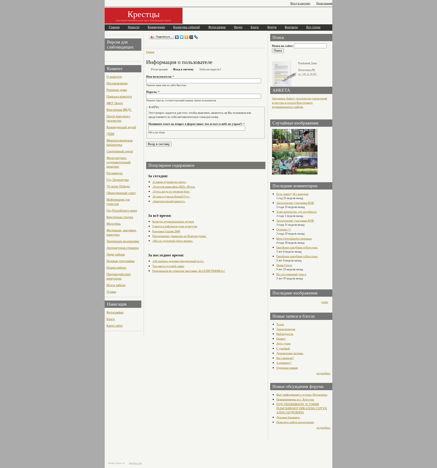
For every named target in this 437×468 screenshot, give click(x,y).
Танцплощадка (285, 329)
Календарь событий (186, 27)
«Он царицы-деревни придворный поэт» (178, 261)
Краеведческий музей (121, 127)
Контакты (291, 27)
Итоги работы (116, 285)
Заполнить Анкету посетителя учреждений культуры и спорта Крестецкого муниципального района (299, 102)
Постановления (117, 83)
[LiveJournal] (196, 37)
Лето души (283, 343)
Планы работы (116, 267)
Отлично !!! (283, 229)
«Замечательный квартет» (168, 201)
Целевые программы (121, 261)
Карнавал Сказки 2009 (166, 231)
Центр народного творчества (118, 118)
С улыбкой (283, 348)
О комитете (114, 76)
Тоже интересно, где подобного (296, 212)
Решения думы (117, 90)
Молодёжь (114, 223)
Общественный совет (121, 193)
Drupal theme (115, 463)
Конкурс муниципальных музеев (173, 221)
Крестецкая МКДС (119, 109)
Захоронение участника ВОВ (295, 203)
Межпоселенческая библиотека (119, 142)
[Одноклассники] (186, 37)
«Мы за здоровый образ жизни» (172, 241)
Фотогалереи (217, 27)
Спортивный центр (120, 151)
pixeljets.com (135, 463)
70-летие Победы (118, 186)
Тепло (280, 324)
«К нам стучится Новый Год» (171, 196)
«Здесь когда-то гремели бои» (171, 191)
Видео (238, 27)
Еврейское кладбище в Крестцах (297, 247)
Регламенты (114, 173)
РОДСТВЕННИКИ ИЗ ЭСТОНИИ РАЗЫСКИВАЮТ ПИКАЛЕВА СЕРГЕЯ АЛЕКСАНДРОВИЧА (301, 408)
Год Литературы (118, 179)
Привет (281, 338)
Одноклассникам (287, 368)
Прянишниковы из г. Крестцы (295, 399)
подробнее (323, 373)
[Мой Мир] (191, 37)
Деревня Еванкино (288, 417)
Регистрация (324, 3)
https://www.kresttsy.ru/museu (294, 238)
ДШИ (110, 134)
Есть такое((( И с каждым (292, 194)
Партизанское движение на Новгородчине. (179, 236)
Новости (134, 27)
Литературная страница (123, 247)
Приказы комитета (119, 96)
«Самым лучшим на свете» (169, 182)
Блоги (255, 27)
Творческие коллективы (123, 241)
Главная (114, 27)
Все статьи (313, 27)
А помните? (283, 363)
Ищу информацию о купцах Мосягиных (302, 394)
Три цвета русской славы (168, 266)
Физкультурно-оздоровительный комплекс (119, 162)
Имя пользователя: (160, 76)
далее (324, 302)
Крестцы (143, 14)
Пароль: (152, 92)
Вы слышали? (285, 358)
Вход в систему (300, 3)
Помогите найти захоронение (295, 422)
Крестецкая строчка (120, 217)
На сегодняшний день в (291, 274)
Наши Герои (284, 265)
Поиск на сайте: (283, 46)
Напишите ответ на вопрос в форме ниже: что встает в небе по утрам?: (196, 124)
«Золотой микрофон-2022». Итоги (173, 187)
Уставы (111, 291)
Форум (272, 27)
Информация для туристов (118, 201)
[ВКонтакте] (177, 37)
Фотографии (115, 312)
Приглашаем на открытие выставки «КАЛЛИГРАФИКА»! (188, 271)
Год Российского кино (122, 210)
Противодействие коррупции (119, 276)
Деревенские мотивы (289, 353)
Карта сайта (114, 325)
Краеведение (156, 27)
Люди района (116, 254)
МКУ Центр (115, 103)
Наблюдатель (284, 334)
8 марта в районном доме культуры (174, 226)
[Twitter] (181, 37)
